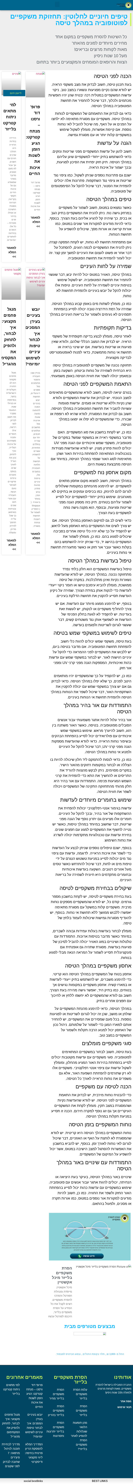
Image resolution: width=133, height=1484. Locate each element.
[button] (57, 4)
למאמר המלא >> (35, 222)
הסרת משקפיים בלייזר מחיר (56, 1394)
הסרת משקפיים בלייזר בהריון (56, 1411)
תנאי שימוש (124, 1407)
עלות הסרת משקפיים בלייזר (80, 1394)
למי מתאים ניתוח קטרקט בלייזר (9, 116)
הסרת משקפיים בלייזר (81, 1411)
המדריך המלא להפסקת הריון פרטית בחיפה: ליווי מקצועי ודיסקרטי (34, 1453)
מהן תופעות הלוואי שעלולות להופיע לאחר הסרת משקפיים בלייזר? (79, 1436)
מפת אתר (125, 1401)
